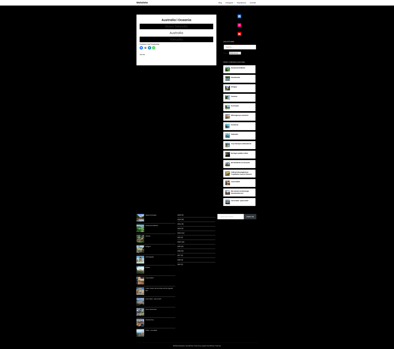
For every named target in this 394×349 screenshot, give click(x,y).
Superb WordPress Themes (211, 346)
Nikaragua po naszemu (239, 115)
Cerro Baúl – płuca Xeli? (153, 299)
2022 (179, 233)
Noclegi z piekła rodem (239, 153)
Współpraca (241, 3)
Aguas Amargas (150, 215)
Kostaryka (235, 106)
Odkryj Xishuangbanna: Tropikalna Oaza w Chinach (241, 173)
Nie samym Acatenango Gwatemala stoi (240, 192)
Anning (147, 236)
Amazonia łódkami (238, 68)
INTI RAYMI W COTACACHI (240, 163)
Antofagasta (149, 257)
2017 (178, 255)
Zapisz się (250, 216)
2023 (179, 229)
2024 (179, 224)
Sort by (226, 53)
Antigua (234, 87)
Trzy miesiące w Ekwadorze (241, 144)
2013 (178, 264)
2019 (178, 246)
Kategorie (229, 3)
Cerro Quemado (151, 309)
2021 (178, 237)
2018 (178, 251)
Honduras (234, 125)
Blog (220, 3)
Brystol (147, 267)
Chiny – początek (151, 330)
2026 (179, 215)
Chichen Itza (149, 320)
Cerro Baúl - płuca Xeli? (240, 201)
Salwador (234, 134)
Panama (234, 96)
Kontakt (253, 3)
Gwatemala (235, 77)
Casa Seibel (235, 182)
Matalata (142, 2)
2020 (179, 242)
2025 (179, 219)
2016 (178, 260)
